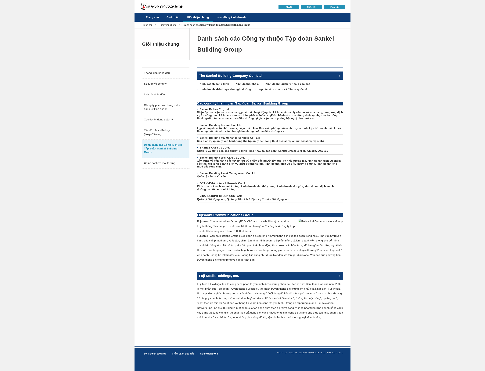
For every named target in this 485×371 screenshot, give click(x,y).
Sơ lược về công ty (155, 83)
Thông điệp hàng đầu (157, 72)
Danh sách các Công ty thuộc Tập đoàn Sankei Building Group (163, 148)
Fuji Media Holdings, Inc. (219, 276)
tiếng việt (334, 7)
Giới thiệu (173, 17)
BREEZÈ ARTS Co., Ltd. (215, 147)
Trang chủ (152, 17)
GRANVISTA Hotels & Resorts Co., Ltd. (224, 183)
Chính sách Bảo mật (183, 353)
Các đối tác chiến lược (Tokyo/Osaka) (157, 132)
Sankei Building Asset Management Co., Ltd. (228, 173)
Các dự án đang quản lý (158, 119)
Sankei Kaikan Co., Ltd (214, 109)
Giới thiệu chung (198, 17)
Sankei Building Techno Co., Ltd (221, 125)
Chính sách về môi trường (159, 162)
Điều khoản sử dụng (155, 353)
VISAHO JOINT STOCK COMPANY (221, 195)
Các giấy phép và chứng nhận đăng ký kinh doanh (162, 107)
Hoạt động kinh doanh (231, 17)
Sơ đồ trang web (209, 353)
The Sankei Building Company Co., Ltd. (231, 76)
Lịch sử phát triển (154, 94)
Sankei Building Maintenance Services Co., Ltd (230, 137)
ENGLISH (311, 7)
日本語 (289, 7)
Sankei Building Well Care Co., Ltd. (222, 157)
